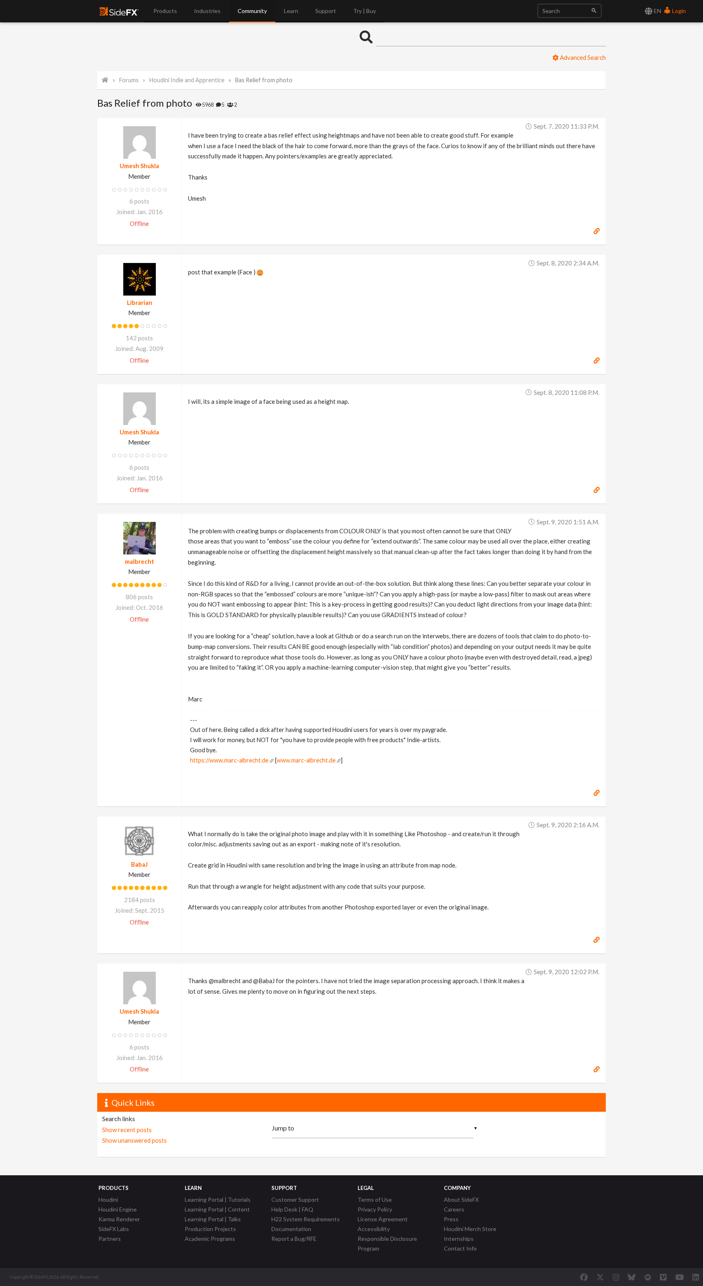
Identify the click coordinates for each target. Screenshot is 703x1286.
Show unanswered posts (134, 1140)
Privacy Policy (375, 1209)
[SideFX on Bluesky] (631, 1277)
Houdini (108, 1199)
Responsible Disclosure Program (387, 1243)
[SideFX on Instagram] (616, 1277)
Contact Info (460, 1248)
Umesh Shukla (139, 165)
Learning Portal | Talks (213, 1219)
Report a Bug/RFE (294, 1238)
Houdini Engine (117, 1209)
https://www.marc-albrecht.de (229, 760)
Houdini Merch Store (470, 1228)
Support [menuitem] (325, 10)
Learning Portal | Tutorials (218, 1199)
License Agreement (383, 1219)
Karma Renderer (119, 1219)
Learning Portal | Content (217, 1209)
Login (678, 10)
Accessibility (374, 1228)
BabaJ (139, 864)
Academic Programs (210, 1238)
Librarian (139, 302)
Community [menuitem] (252, 10)
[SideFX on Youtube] (679, 1277)
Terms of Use (375, 1199)
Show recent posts (127, 1129)
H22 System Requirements (305, 1219)
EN (657, 10)
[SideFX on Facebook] (584, 1277)
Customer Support (295, 1199)
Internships (459, 1238)
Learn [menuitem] (291, 10)
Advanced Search (582, 57)
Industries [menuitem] (207, 10)
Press (451, 1219)
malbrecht (139, 561)
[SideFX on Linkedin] (695, 1277)
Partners (109, 1238)
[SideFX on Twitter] (600, 1277)
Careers (454, 1209)
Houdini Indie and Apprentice (187, 80)
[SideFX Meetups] (648, 1277)
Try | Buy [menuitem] (364, 10)
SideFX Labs (113, 1228)
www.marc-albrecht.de (306, 760)
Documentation (291, 1228)
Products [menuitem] (165, 10)
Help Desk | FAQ (292, 1209)
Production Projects (210, 1228)
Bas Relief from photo (264, 80)
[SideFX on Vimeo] (663, 1277)
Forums (129, 80)
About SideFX (461, 1199)
